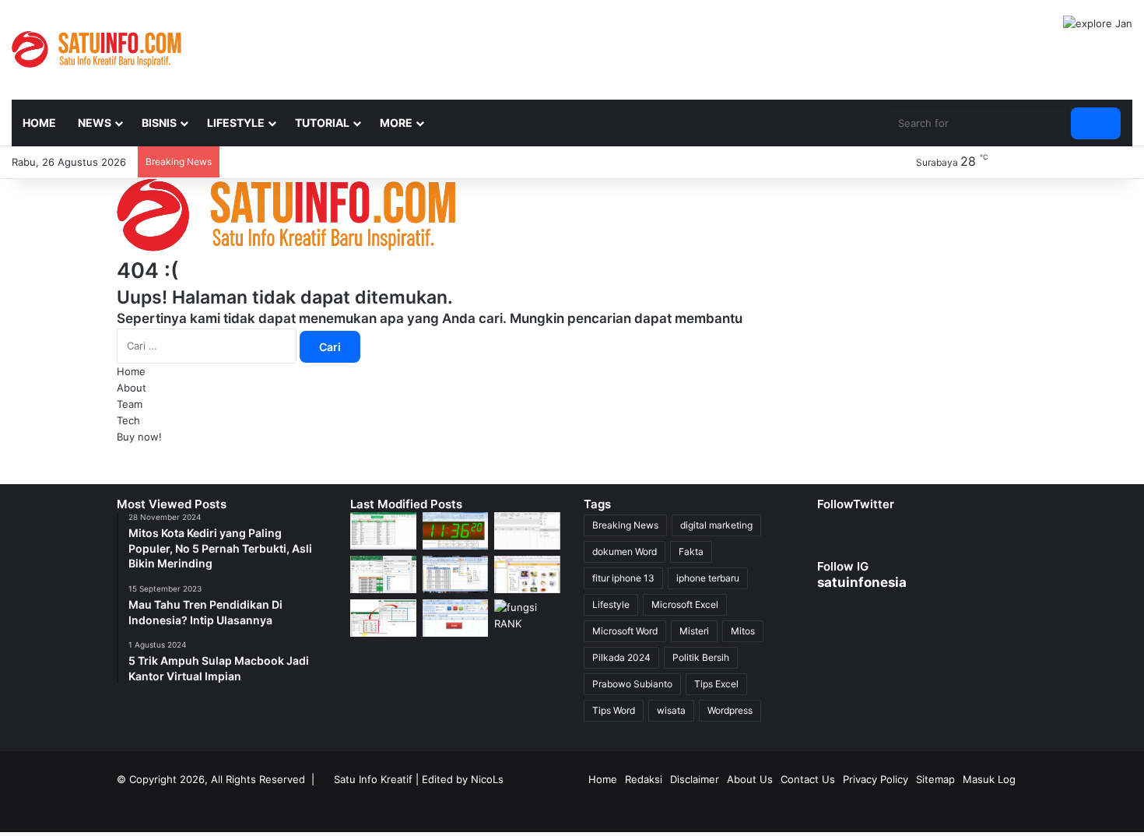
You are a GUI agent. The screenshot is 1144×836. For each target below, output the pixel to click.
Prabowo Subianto (632, 684)
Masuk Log (989, 779)
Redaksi (643, 779)
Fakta (691, 551)
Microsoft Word (625, 631)
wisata (671, 710)
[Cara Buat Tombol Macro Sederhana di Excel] (456, 618)
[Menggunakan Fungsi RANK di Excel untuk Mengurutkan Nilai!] (527, 618)
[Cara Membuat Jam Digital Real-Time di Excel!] (456, 531)
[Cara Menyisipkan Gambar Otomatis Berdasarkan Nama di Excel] (527, 574)
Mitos (743, 631)
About (131, 387)
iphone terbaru (707, 578)
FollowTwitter (855, 504)
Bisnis (159, 122)
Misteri (694, 631)
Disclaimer (694, 779)
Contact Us (808, 779)
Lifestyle (236, 122)
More (396, 122)
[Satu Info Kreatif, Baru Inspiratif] (96, 49)
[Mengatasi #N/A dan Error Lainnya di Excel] (383, 618)
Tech (128, 420)
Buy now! (139, 436)
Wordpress (730, 710)
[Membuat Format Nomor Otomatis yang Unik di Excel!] (527, 531)
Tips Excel (716, 684)
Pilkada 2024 (621, 657)
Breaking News (625, 525)
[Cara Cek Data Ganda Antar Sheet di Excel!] (383, 531)
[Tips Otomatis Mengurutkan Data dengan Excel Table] (383, 574)
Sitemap (935, 779)
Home (39, 122)
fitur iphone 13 (623, 578)
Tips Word (613, 710)
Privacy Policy (875, 779)
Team (129, 404)
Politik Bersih (700, 657)
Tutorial (322, 122)
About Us (750, 779)
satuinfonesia (862, 582)
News (94, 122)
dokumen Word (624, 551)
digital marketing (716, 525)
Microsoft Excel (684, 604)
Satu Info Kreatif (373, 779)
